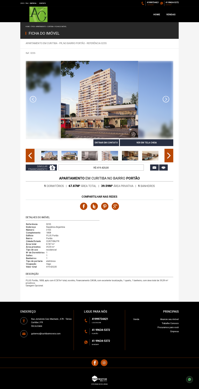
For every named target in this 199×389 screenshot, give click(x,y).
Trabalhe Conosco (170, 323)
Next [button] (166, 99)
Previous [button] (33, 99)
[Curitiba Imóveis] (38, 14)
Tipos (33, 26)
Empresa (33, 3)
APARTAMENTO (41, 26)
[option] (99, 99)
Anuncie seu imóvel (169, 319)
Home (27, 26)
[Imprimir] (163, 167)
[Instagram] (104, 362)
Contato (42, 3)
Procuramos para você (168, 327)
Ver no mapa (36, 326)
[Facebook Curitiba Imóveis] (95, 362)
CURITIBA (50, 26)
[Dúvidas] (154, 167)
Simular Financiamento (37, 168)
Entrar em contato (106, 142)
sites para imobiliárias (99, 384)
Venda (136, 319)
